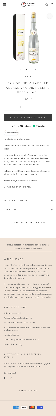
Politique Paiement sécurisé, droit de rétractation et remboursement (27, 328)
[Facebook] (5, 377)
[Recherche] (46, 4)
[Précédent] (20, 69)
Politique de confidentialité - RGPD (19, 323)
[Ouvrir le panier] (52, 4)
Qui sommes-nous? (15, 200)
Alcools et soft (11, 133)
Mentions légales (11, 335)
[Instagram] (11, 377)
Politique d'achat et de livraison (18, 318)
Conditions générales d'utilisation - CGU (22, 339)
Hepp (28, 77)
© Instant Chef (28, 391)
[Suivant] (35, 69)
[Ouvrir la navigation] (4, 4)
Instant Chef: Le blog (13, 344)
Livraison (10, 209)
